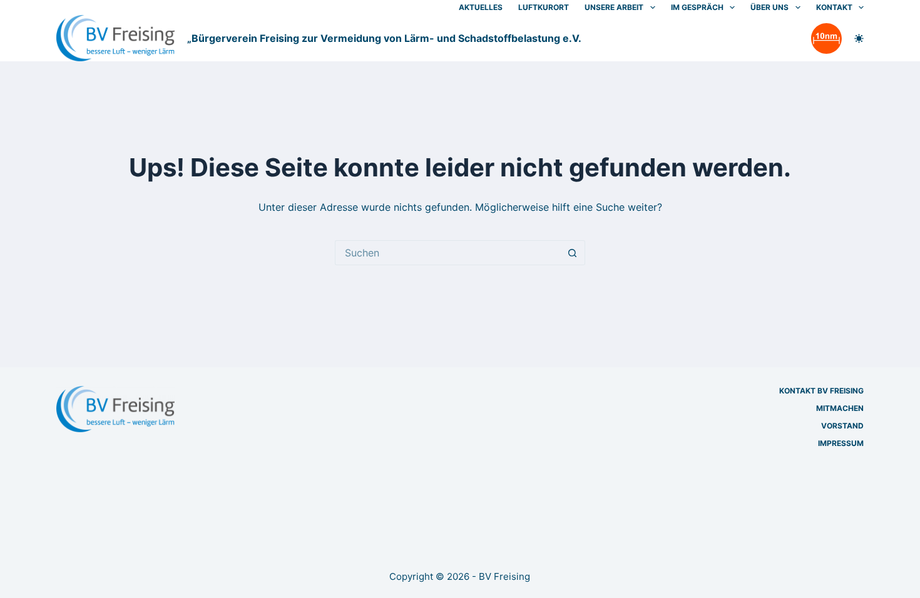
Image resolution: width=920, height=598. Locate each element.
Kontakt (834, 7)
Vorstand (842, 425)
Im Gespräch (697, 7)
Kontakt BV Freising (821, 390)
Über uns (769, 7)
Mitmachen (840, 408)
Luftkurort (543, 7)
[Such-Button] (572, 252)
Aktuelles (481, 7)
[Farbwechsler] (859, 38)
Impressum (841, 443)
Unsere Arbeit (614, 7)
